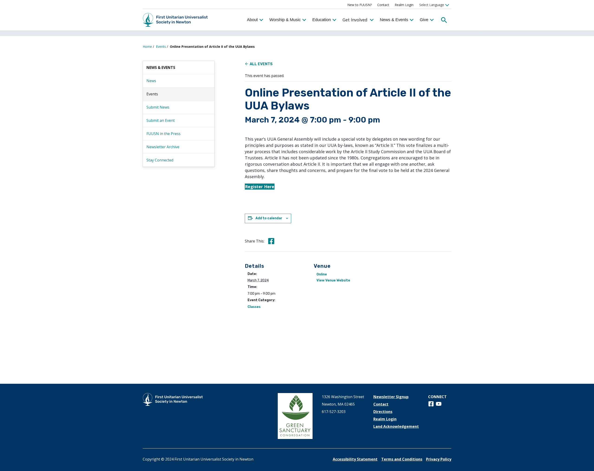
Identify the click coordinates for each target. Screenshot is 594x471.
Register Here (259, 186)
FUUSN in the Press (163, 133)
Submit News (157, 107)
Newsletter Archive (162, 146)
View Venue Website (333, 280)
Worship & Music (285, 19)
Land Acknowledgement (396, 426)
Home (147, 46)
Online (321, 274)
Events (161, 46)
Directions (382, 411)
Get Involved (354, 20)
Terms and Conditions (401, 459)
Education (321, 19)
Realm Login (404, 5)
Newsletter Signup (391, 396)
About (252, 19)
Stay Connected (159, 160)
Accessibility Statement (355, 459)
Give (424, 19)
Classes (254, 307)
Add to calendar (268, 218)
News (151, 80)
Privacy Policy (438, 459)
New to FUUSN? (359, 5)
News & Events (394, 19)
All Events (261, 64)
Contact (383, 5)
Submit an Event (160, 120)
